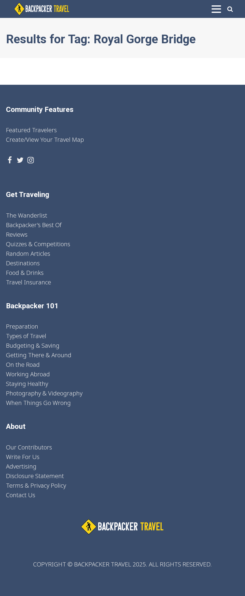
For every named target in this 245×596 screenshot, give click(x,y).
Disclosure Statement (35, 476)
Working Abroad (28, 374)
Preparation (22, 326)
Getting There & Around (38, 355)
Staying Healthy (27, 384)
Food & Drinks (25, 273)
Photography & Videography (44, 393)
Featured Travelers (31, 130)
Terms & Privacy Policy (36, 485)
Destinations (23, 263)
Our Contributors (29, 447)
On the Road (23, 365)
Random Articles (28, 254)
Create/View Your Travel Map (45, 139)
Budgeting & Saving (32, 345)
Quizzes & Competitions (38, 244)
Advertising (21, 466)
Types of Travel (26, 336)
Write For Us (22, 457)
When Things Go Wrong (38, 403)
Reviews (16, 234)
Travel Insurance (28, 282)
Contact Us (20, 495)
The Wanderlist (26, 215)
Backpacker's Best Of (34, 225)
